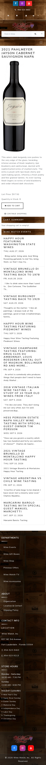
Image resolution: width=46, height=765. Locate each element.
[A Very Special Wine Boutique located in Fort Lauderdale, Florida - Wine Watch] (23, 26)
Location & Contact (13, 605)
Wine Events (9, 547)
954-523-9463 (23, 10)
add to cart (13, 206)
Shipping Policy (11, 610)
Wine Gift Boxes (11, 554)
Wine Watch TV (11, 574)
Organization (10, 601)
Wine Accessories (12, 581)
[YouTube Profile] (29, 3)
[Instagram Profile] (22, 3)
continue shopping (16, 214)
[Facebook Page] (15, 3)
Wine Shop (8, 561)
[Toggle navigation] (41, 42)
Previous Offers (11, 567)
